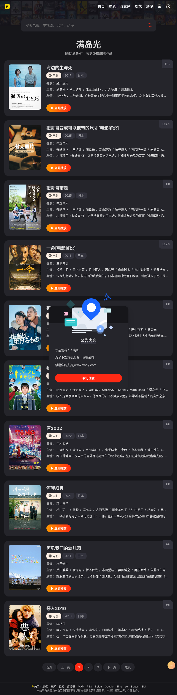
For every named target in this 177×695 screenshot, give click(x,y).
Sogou (135, 686)
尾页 (128, 667)
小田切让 (76, 149)
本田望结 (108, 570)
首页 (49, 667)
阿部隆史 (62, 389)
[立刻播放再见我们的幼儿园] (25, 567)
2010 (68, 616)
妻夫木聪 (62, 630)
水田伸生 (62, 563)
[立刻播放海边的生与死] (25, 87)
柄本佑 (151, 510)
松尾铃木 (108, 389)
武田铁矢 (153, 450)
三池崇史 (62, 263)
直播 (61, 686)
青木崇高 (79, 269)
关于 (37, 686)
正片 (167, 64)
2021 (68, 496)
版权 (45, 686)
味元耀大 (121, 149)
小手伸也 (111, 450)
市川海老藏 (141, 269)
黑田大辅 (167, 510)
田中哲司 (137, 329)
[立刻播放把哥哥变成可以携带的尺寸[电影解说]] (25, 147)
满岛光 (60, 89)
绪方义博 (79, 389)
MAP (81, 686)
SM (144, 686)
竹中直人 (95, 269)
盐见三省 (153, 630)
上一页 (65, 667)
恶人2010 (56, 608)
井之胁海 (111, 89)
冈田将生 (108, 630)
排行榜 (71, 686)
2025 (68, 135)
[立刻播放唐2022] (25, 447)
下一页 (111, 667)
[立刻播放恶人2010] (25, 627)
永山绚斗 (76, 89)
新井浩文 (159, 269)
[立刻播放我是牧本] (25, 387)
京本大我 (137, 450)
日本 (81, 75)
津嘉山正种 (93, 89)
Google (109, 686)
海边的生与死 (59, 67)
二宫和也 (62, 450)
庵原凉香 (140, 570)
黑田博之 (124, 570)
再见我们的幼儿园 (63, 548)
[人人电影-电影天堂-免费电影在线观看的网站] (7, 6)
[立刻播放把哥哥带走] (25, 207)
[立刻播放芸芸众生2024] (25, 327)
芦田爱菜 (62, 570)
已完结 (166, 124)
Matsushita (137, 389)
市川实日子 (93, 450)
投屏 (53, 686)
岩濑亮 (155, 149)
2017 (68, 75)
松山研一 (62, 510)
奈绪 (124, 450)
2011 (68, 255)
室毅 (76, 510)
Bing (119, 686)
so (126, 686)
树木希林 (137, 630)
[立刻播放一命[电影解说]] (25, 267)
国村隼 (93, 389)
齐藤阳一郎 (138, 149)
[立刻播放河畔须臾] (25, 507)
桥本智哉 (92, 570)
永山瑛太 (124, 269)
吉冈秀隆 (102, 510)
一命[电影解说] (61, 248)
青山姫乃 (105, 149)
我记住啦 (88, 378)
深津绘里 (79, 630)
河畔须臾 (55, 488)
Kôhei (122, 389)
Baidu (98, 686)
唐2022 (54, 428)
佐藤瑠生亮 (158, 570)
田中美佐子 (119, 510)
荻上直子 (62, 503)
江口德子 (137, 510)
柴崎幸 (60, 149)
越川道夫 (62, 83)
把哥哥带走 (57, 188)
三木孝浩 (62, 443)
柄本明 (122, 630)
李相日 (60, 624)
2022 (68, 436)
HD (168, 184)
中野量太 (62, 143)
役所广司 (62, 269)
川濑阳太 (127, 89)
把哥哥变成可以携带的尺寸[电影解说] (82, 128)
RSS (89, 686)
